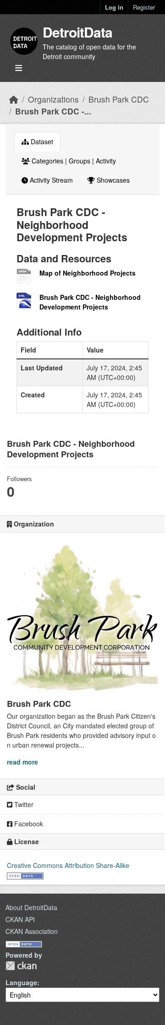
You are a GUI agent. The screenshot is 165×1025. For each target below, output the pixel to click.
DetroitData (77, 32)
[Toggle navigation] (18, 68)
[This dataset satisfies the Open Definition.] (25, 874)
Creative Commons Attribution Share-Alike (68, 865)
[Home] (13, 99)
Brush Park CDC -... (53, 111)
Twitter (22, 804)
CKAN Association (32, 931)
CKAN (21, 966)
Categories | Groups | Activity (73, 160)
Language (21, 982)
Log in (114, 7)
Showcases (112, 179)
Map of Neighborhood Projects (87, 272)
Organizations (53, 99)
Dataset (41, 141)
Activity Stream (50, 179)
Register (144, 7)
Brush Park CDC (118, 99)
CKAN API (20, 919)
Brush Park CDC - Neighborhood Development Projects (90, 302)
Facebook (27, 823)
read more (22, 761)
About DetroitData (31, 907)
